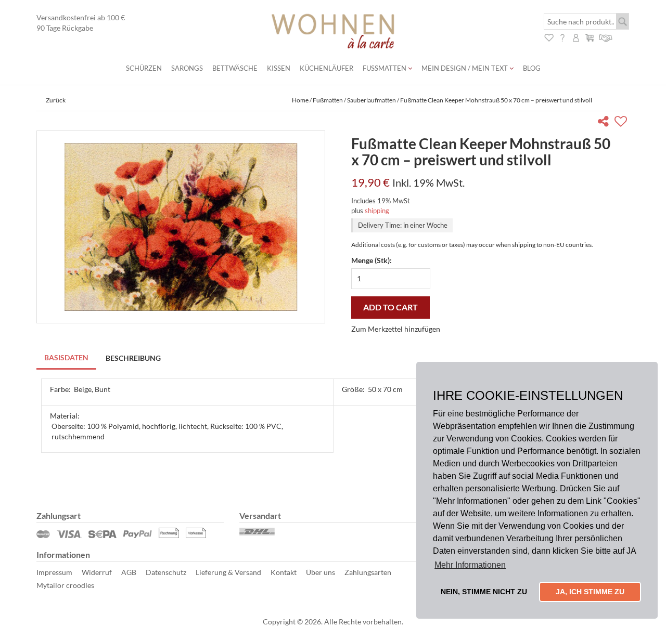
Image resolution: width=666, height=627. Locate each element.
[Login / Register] (576, 36)
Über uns (320, 572)
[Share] (605, 123)
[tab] (66, 358)
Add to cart (390, 307)
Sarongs (187, 68)
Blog (532, 68)
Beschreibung (133, 358)
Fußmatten (385, 68)
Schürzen (144, 68)
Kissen (278, 68)
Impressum (54, 572)
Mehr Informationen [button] (470, 564)
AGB (128, 572)
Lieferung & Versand (228, 572)
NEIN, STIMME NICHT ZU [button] (484, 591)
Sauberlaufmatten (371, 100)
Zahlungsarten (367, 572)
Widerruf (97, 572)
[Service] (606, 36)
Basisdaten (66, 357)
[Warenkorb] (589, 36)
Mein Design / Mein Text (465, 68)
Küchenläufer (326, 68)
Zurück (56, 100)
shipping (377, 210)
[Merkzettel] (549, 36)
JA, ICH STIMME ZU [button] (590, 591)
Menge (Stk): (371, 260)
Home (300, 100)
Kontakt (284, 572)
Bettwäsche (235, 68)
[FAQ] (562, 36)
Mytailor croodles (65, 585)
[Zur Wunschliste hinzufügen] (622, 123)
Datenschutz (166, 572)
